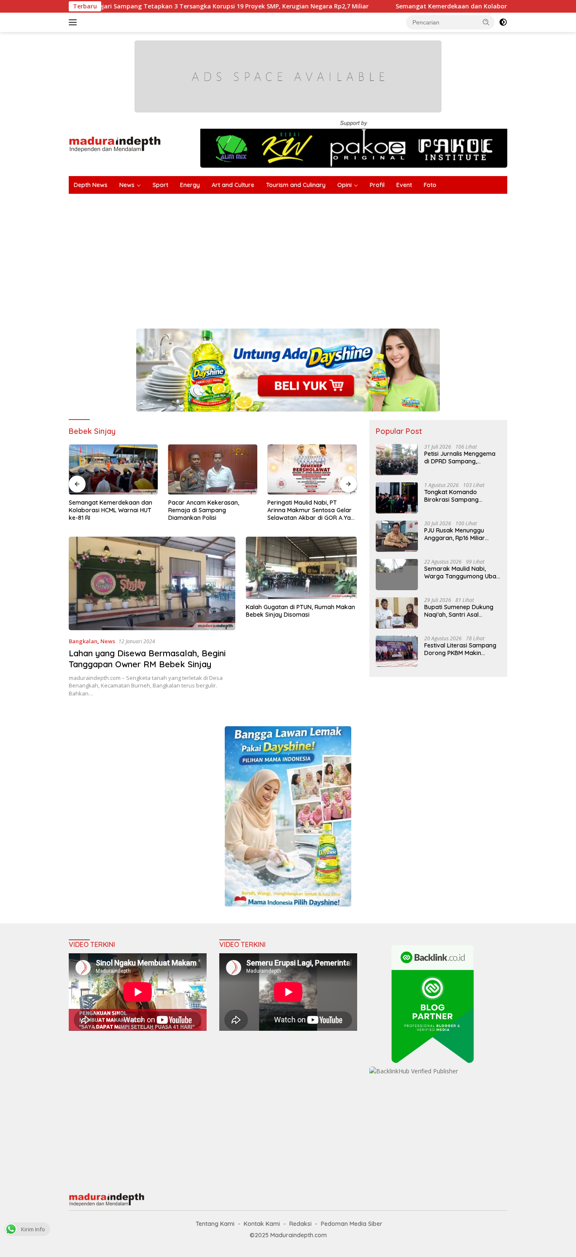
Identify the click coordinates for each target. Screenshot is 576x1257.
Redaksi (300, 1224)
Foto (430, 185)
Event (404, 185)
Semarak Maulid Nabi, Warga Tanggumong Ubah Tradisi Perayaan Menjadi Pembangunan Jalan (462, 572)
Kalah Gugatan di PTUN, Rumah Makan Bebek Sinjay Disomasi (300, 610)
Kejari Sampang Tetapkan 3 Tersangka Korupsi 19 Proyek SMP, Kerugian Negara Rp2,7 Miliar (188, 6)
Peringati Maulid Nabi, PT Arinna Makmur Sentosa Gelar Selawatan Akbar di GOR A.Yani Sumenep (311, 510)
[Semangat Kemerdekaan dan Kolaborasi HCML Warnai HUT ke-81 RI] (113, 469)
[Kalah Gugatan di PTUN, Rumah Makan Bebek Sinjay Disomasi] (301, 568)
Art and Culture (233, 185)
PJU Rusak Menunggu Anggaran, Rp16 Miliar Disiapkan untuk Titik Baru (461, 533)
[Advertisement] (322, 257)
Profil (377, 185)
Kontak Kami (262, 1224)
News (127, 185)
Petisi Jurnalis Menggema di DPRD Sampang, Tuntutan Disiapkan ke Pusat (459, 457)
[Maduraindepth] (115, 143)
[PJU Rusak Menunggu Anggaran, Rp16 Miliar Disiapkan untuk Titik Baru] (397, 536)
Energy (190, 185)
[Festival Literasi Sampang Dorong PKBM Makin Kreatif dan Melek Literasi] (397, 651)
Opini (344, 185)
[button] (486, 22)
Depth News (91, 185)
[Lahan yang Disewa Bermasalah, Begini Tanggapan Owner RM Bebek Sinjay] (152, 583)
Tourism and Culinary (296, 185)
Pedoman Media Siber (351, 1224)
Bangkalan (83, 641)
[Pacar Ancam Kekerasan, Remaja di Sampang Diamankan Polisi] (213, 469)
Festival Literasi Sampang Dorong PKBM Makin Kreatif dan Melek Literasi (460, 648)
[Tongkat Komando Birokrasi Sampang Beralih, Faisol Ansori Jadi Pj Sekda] (397, 497)
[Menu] (74, 22)
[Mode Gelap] (503, 22)
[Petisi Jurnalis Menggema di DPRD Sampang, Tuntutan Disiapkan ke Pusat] (397, 459)
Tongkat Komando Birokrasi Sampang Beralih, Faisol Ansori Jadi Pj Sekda (460, 495)
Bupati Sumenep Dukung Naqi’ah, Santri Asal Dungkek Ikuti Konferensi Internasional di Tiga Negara (459, 610)
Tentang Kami (215, 1224)
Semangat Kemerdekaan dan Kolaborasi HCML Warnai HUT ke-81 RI (452, 6)
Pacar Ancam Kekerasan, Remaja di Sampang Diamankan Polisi (203, 510)
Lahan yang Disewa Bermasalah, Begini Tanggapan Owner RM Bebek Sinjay (147, 658)
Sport (160, 185)
